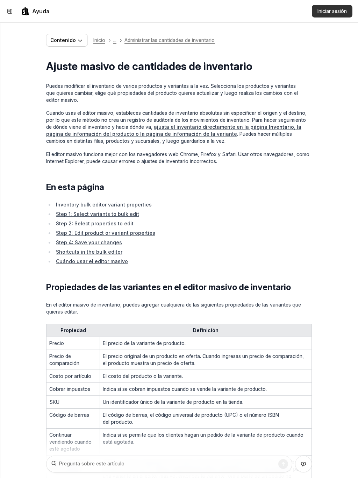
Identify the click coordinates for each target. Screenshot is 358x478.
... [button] (114, 40)
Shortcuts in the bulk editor (89, 252)
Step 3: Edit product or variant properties (105, 233)
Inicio (99, 40)
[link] (35, 11)
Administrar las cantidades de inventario (169, 40)
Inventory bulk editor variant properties (104, 205)
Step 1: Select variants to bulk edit (97, 214)
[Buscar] (283, 464)
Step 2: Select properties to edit (95, 223)
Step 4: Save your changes (89, 242)
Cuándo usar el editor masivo (92, 261)
